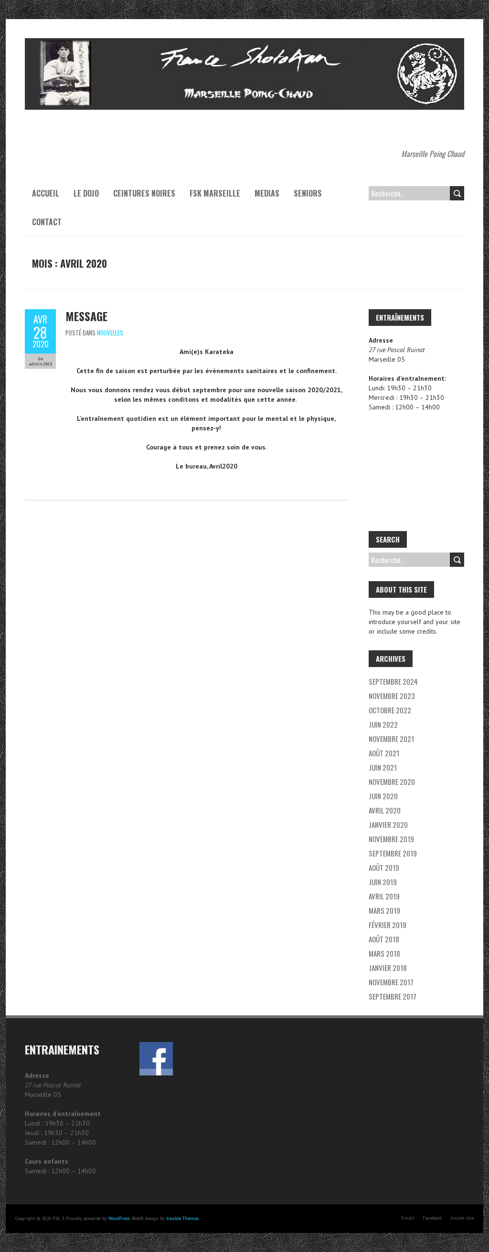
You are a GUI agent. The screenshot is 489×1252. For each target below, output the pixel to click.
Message (86, 315)
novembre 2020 (392, 781)
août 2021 (384, 753)
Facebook (432, 1218)
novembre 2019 (391, 839)
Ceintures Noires (144, 193)
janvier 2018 (388, 967)
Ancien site (462, 1218)
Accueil (45, 193)
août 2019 (384, 867)
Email (407, 1218)
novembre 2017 (391, 982)
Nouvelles (110, 332)
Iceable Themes (182, 1218)
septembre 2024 (393, 681)
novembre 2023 (392, 695)
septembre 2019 (393, 853)
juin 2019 (383, 881)
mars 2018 (384, 953)
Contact (47, 222)
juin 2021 (383, 767)
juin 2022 (383, 724)
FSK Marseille (215, 193)
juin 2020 (383, 796)
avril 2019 (384, 896)
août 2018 (384, 939)
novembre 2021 (391, 738)
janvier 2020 (388, 824)
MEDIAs (267, 193)
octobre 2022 (390, 710)
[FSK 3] (244, 43)
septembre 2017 (392, 996)
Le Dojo (86, 193)
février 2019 (387, 924)
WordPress (119, 1218)
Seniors (308, 193)
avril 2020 (385, 810)
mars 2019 (384, 910)
